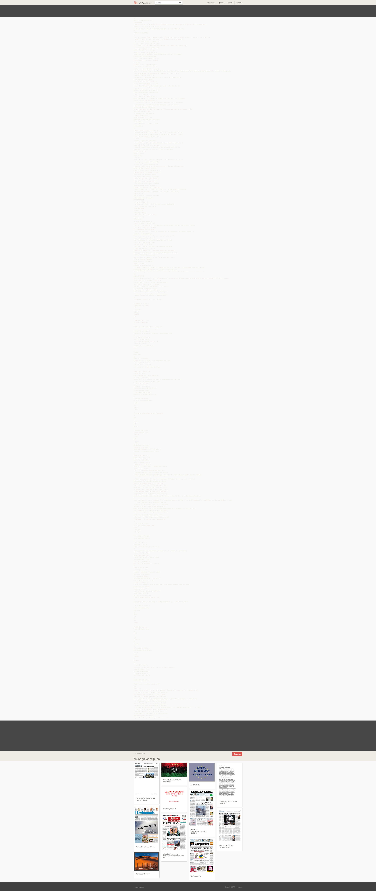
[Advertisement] (188, 11)
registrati (221, 3)
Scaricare (237, 754)
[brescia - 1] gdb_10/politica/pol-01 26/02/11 (198, 831)
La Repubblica (196, 876)
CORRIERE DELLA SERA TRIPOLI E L (228, 802)
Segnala (239, 887)
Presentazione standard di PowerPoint (172, 781)
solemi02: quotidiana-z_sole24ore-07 (226, 846)
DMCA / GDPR (230, 887)
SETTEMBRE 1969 (142, 874)
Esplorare (211, 3)
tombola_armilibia (169, 808)
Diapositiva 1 (195, 784)
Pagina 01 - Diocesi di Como (146, 847)
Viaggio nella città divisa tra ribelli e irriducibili (145, 799)
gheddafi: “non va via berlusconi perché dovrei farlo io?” (173, 856)
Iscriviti (230, 3)
